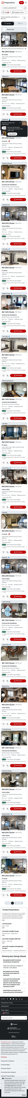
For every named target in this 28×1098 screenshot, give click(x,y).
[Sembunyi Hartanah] (21, 34)
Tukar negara (5, 1010)
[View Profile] (14, 29)
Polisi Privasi (10, 1085)
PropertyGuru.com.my (6, 1042)
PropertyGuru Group (7, 1003)
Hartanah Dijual (5, 1065)
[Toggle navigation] (25, 2)
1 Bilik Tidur (9, 941)
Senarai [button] (9, 23)
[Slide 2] (11, 90)
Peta (21, 23)
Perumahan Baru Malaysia (8, 1072)
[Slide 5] (15, 395)
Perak (7, 926)
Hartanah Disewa (6, 1068)
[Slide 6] (16, 90)
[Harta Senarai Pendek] (24, 34)
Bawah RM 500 (6, 933)
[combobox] (13, 8)
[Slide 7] (17, 177)
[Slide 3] (12, 90)
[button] (20, 123)
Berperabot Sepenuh (7, 950)
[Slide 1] (10, 395)
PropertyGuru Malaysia (7, 1061)
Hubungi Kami (5, 1006)
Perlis (3, 926)
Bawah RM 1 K (14, 933)
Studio (4, 941)
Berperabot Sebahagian (20, 950)
